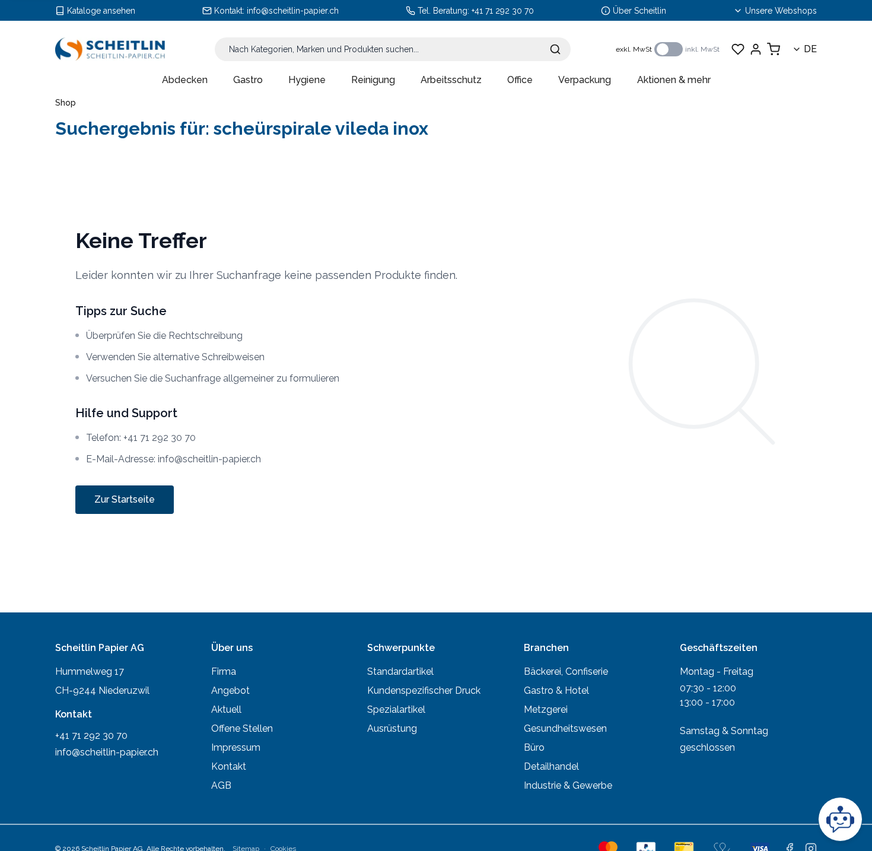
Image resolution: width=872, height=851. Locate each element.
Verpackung (584, 79)
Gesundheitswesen (565, 728)
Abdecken (185, 79)
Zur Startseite (124, 499)
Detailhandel (551, 766)
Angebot (230, 690)
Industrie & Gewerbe (568, 785)
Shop (65, 102)
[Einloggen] (755, 49)
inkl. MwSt (702, 49)
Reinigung (373, 79)
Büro (534, 747)
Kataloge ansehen (101, 10)
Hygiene (307, 79)
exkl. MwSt (634, 49)
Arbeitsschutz (451, 79)
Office (520, 79)
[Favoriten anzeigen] (737, 49)
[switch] (668, 49)
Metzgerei (546, 709)
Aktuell (226, 709)
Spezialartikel (396, 709)
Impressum (235, 747)
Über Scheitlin (639, 11)
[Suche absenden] (555, 49)
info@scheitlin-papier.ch (293, 11)
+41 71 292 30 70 (503, 11)
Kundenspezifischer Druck (423, 690)
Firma (223, 671)
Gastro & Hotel (556, 690)
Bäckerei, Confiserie (566, 671)
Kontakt (228, 766)
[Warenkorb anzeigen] (773, 49)
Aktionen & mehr (674, 79)
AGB (221, 785)
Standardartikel (400, 671)
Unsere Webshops (781, 10)
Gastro (248, 79)
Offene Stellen (242, 728)
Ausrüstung (392, 728)
